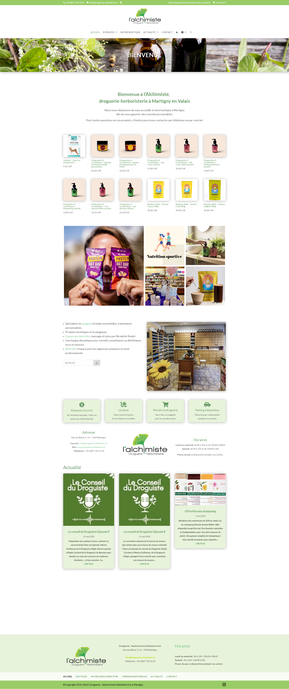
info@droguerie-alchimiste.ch (93, 443)
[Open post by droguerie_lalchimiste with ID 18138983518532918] (164, 286)
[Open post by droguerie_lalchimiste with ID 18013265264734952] (104, 266)
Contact (171, 676)
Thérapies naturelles (134, 676)
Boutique (81, 676)
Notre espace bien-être (104, 676)
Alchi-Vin (70, 348)
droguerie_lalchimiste (103, 229)
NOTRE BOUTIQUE (130, 32)
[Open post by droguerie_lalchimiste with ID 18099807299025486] (205, 245)
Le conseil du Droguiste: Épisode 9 (88, 531)
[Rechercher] (192, 32)
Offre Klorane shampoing (200, 511)
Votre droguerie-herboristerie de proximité (189, 3)
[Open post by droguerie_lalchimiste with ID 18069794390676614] (205, 286)
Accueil (67, 676)
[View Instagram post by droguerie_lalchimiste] (140, 302)
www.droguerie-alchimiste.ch (91, 447)
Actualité (157, 676)
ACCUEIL (95, 32)
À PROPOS (108, 32)
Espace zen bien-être (77, 336)
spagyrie (87, 323)
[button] (178, 32)
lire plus (88, 564)
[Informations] (185, 32)
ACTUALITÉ (149, 32)
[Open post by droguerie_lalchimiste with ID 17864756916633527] (164, 245)
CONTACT (167, 32)
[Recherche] (96, 363)
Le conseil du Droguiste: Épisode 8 (144, 531)
